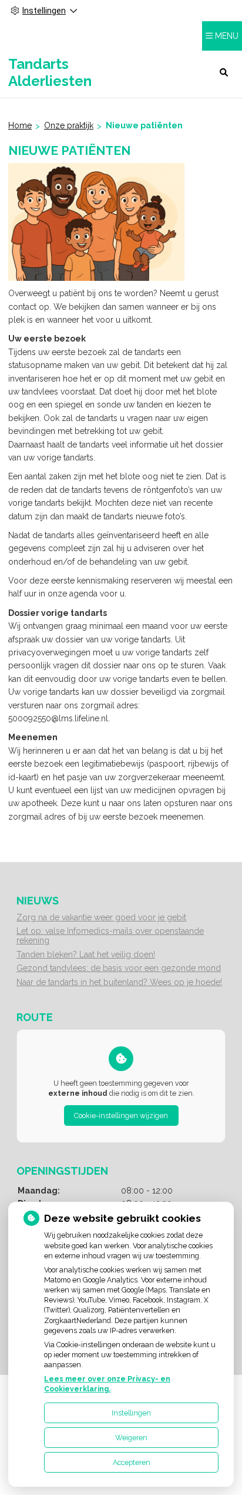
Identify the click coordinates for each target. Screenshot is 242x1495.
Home (20, 125)
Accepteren (131, 1462)
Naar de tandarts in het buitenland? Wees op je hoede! (119, 982)
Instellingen (131, 1412)
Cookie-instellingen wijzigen (121, 1115)
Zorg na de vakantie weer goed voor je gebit (101, 917)
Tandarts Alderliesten (50, 72)
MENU (226, 36)
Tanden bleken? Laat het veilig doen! (85, 954)
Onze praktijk (68, 125)
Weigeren (131, 1437)
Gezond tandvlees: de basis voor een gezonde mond (118, 968)
